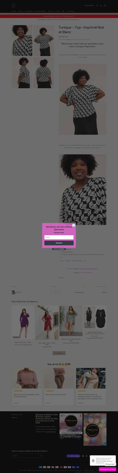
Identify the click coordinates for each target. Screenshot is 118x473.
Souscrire (59, 243)
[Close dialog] (73, 225)
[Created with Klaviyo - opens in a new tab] (59, 249)
